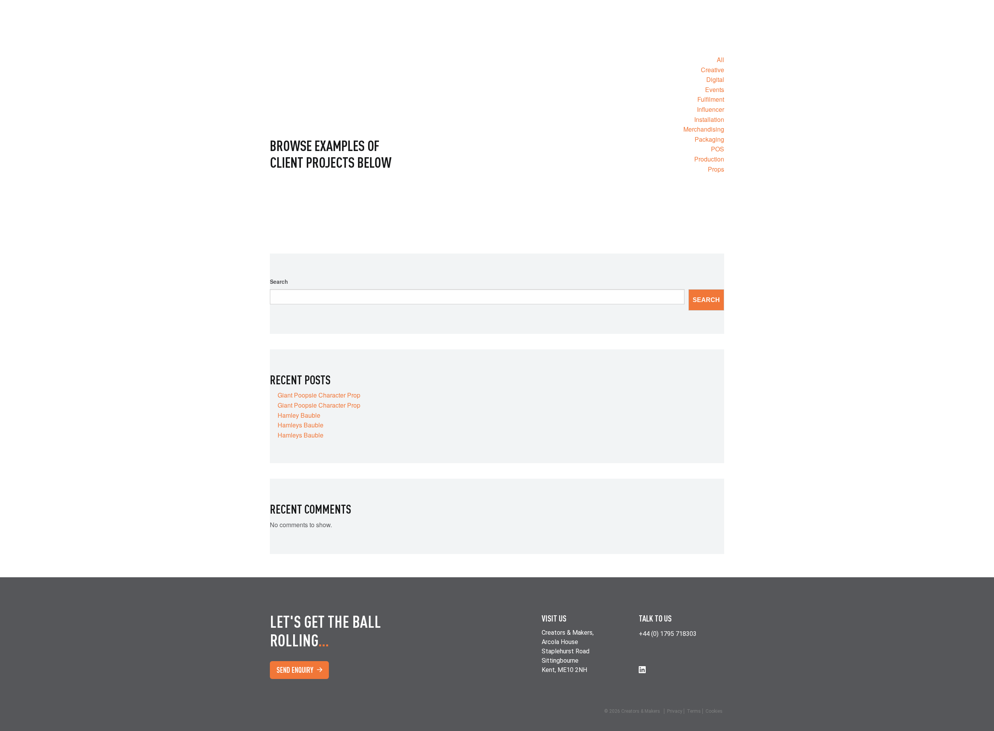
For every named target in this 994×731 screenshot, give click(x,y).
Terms (694, 711)
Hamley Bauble (299, 415)
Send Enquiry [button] (295, 669)
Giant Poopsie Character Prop (319, 395)
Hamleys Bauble (300, 424)
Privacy (674, 711)
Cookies (714, 711)
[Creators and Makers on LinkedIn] (642, 669)
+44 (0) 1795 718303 (668, 633)
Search (279, 281)
